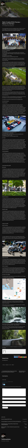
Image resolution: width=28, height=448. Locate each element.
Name (3, 397)
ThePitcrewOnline (3, 6)
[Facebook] (14, 357)
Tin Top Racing (10, 25)
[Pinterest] (18, 357)
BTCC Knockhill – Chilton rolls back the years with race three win (10, 427)
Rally (8, 25)
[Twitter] (16, 357)
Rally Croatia (7, 364)
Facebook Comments (10, 381)
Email (3, 400)
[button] (3, 384)
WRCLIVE (13, 364)
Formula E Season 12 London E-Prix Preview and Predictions (11, 421)
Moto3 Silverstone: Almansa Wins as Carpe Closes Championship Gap (9, 424)
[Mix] (21, 357)
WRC (13, 25)
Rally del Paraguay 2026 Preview (6, 419)
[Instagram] (24, 357)
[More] (26, 357)
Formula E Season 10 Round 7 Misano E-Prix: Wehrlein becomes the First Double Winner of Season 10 (9, 371)
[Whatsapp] (23, 357)
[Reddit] (20, 357)
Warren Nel (6, 25)
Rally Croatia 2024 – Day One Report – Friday (22, 371)
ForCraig (4, 364)
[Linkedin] (17, 357)
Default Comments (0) (4, 381)
